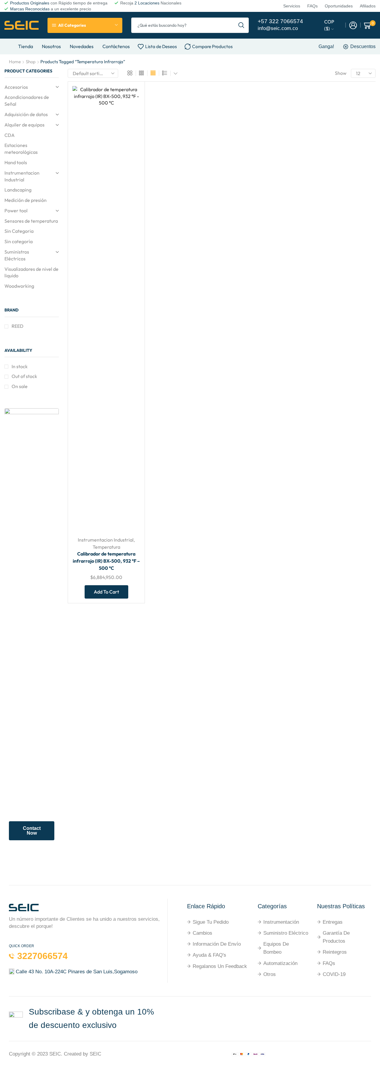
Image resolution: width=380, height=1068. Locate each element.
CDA (9, 135)
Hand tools (15, 162)
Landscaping (17, 190)
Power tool (16, 210)
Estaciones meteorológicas (21, 148)
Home (15, 61)
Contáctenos (116, 46)
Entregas (333, 922)
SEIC (55, 1054)
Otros (269, 974)
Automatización (280, 963)
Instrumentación (281, 922)
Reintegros (335, 952)
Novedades (82, 46)
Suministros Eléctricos (16, 255)
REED (17, 326)
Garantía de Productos (336, 937)
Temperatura (106, 547)
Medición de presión (25, 200)
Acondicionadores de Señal (26, 100)
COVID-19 (334, 974)
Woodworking (19, 286)
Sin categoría (18, 241)
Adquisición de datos (26, 114)
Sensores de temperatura (31, 221)
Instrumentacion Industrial (106, 540)
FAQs (329, 963)
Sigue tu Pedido (211, 922)
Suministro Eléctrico (285, 933)
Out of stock (24, 376)
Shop (31, 61)
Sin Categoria (19, 231)
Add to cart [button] (129, 492)
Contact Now (32, 831)
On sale (20, 386)
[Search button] (241, 25)
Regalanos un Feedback (220, 966)
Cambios (202, 933)
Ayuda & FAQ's (209, 955)
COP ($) (329, 25)
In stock (20, 366)
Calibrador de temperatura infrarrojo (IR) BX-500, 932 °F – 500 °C (106, 561)
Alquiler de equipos (24, 125)
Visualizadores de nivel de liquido (31, 272)
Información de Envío (217, 944)
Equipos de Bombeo (276, 948)
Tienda (25, 46)
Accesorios (16, 87)
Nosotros (51, 46)
